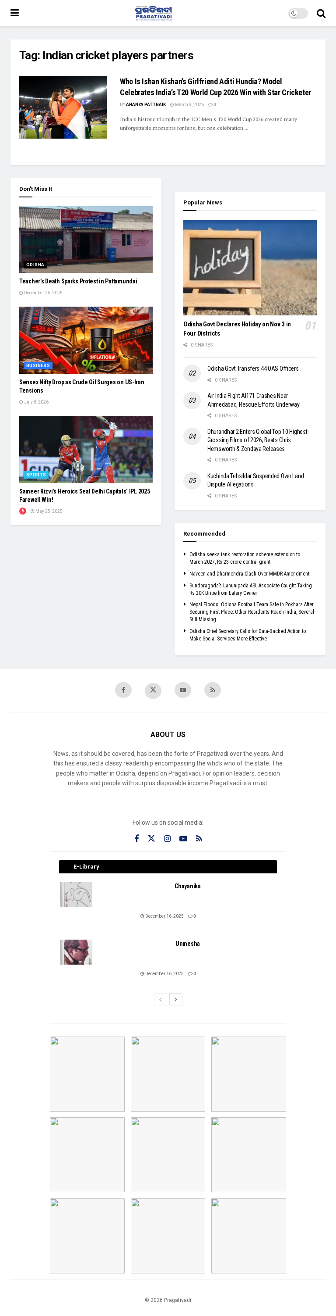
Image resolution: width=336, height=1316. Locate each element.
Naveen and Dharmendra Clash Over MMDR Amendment (249, 574)
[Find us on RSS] (212, 690)
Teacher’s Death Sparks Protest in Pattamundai (78, 281)
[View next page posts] (175, 999)
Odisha (35, 264)
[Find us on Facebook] (123, 690)
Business (38, 365)
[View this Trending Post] (22, 511)
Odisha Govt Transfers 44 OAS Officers (253, 368)
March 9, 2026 (189, 104)
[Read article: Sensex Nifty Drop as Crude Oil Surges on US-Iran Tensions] (86, 340)
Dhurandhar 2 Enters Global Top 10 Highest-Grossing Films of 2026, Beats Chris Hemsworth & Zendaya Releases (258, 440)
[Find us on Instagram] (167, 839)
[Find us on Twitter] (153, 691)
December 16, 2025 (164, 916)
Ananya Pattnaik (146, 104)
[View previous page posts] (160, 999)
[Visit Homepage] (153, 13)
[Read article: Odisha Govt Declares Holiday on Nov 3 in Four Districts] (250, 267)
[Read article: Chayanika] (76, 894)
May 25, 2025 (49, 511)
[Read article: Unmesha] (76, 952)
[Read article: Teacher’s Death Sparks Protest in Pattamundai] (86, 239)
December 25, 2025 (43, 292)
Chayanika (187, 886)
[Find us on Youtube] (183, 690)
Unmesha (187, 943)
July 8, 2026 (36, 402)
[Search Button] (321, 13)
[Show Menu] (14, 13)
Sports (36, 474)
